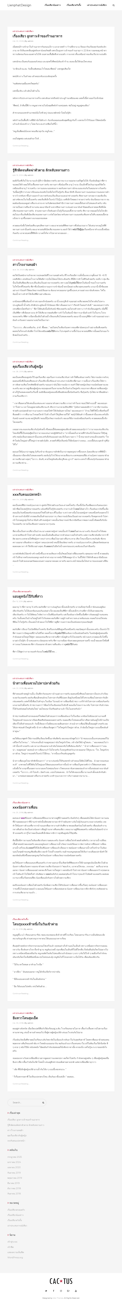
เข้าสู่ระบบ (12, 1241)
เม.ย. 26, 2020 (19, 269)
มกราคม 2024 (14, 1162)
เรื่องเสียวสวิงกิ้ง (21, 919)
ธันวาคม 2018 (14, 1188)
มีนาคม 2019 (13, 1183)
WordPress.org (15, 1257)
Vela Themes (58, 1298)
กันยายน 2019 (14, 1172)
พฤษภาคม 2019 (14, 1178)
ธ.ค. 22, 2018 (18, 688)
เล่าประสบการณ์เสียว (23, 31)
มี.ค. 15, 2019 (18, 601)
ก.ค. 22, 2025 (18, 41)
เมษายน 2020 (14, 1167)
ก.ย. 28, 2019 (18, 371)
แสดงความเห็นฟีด (15, 1252)
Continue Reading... (21, 146)
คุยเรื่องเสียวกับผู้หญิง (16, 1135)
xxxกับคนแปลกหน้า (16, 1140)
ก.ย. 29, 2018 (18, 812)
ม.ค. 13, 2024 (18, 175)
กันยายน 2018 (14, 1193)
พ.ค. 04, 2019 (18, 499)
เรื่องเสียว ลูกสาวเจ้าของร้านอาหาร (23, 1119)
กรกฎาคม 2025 (14, 1157)
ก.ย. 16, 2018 (18, 929)
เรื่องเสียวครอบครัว (22, 591)
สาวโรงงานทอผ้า (15, 1130)
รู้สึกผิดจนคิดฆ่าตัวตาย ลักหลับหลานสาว (25, 1125)
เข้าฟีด (10, 1247)
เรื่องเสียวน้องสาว (21, 802)
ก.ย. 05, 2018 (18, 1023)
